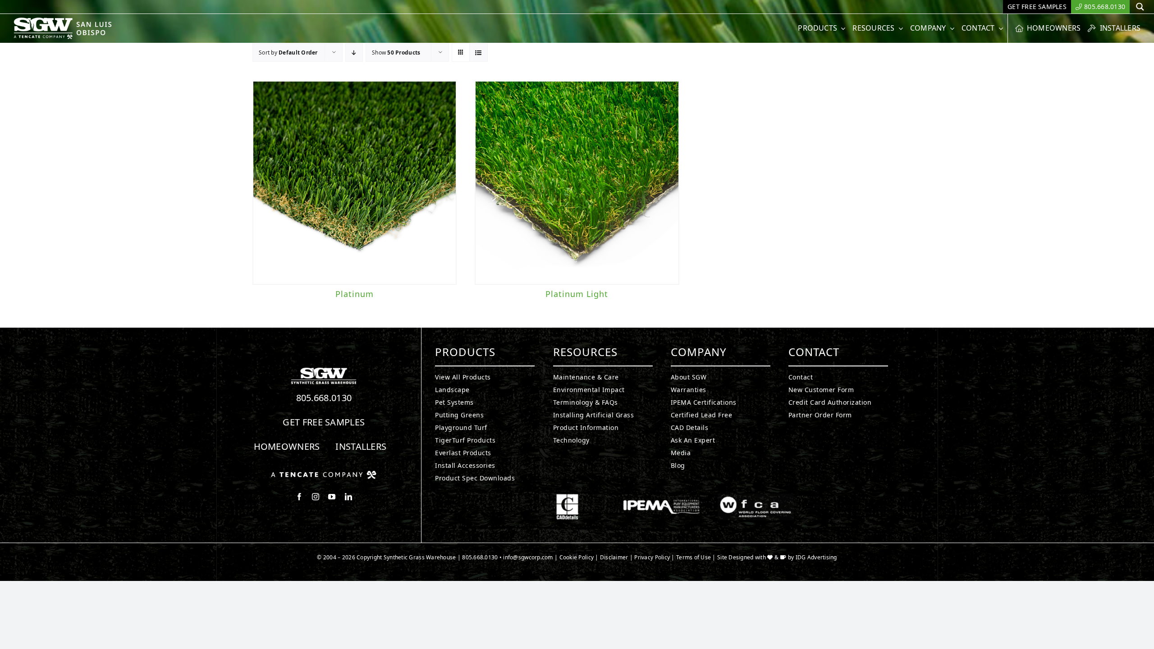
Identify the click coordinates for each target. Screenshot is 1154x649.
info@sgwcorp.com (528, 557)
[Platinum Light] (577, 183)
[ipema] (661, 497)
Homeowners (287, 446)
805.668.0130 (324, 398)
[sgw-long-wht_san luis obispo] (73, 21)
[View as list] (478, 52)
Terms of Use (693, 557)
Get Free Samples (324, 422)
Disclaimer (614, 557)
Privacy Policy (652, 557)
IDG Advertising (816, 557)
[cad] (567, 497)
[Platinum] (354, 183)
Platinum (354, 293)
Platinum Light (576, 293)
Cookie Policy (576, 557)
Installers (360, 446)
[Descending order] (354, 52)
